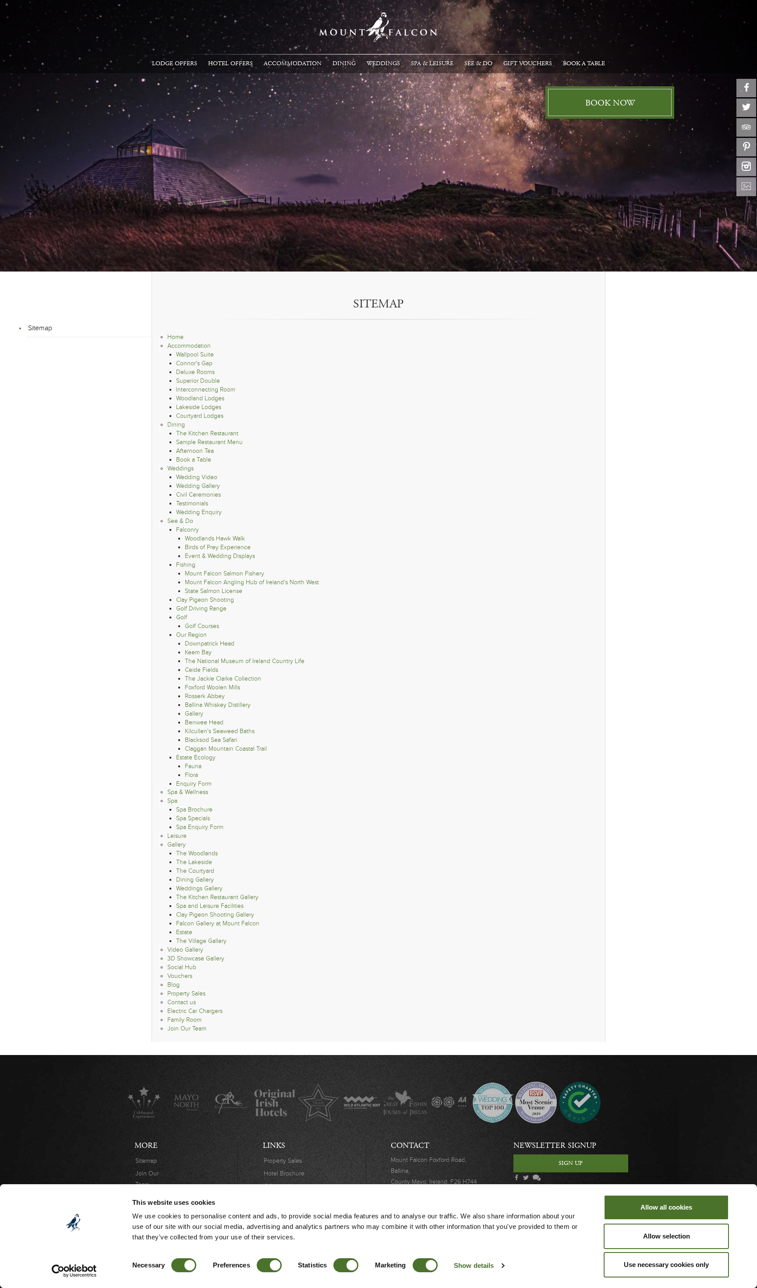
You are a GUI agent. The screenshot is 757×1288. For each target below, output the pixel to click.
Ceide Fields (201, 670)
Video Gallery (185, 949)
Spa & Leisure (432, 63)
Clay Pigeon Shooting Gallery (215, 914)
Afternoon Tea (195, 451)
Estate (184, 932)
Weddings (383, 63)
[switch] (269, 1265)
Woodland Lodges (200, 398)
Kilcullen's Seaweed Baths (220, 731)
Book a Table (193, 459)
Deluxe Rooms (195, 372)
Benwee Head (204, 722)
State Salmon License (213, 591)
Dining (344, 63)
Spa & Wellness (187, 792)
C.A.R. (231, 1102)
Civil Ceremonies (198, 494)
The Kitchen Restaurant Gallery (217, 897)
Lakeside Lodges (198, 407)
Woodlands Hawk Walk (215, 538)
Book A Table (584, 63)
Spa (172, 801)
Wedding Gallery (198, 486)
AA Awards (448, 1102)
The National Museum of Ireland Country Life (244, 661)
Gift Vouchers (527, 63)
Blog (173, 984)
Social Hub (181, 967)
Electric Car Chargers (195, 1011)
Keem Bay (198, 652)
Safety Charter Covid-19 (579, 1102)
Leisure (177, 836)
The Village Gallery (201, 941)
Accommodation (293, 63)
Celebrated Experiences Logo (144, 1102)
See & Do (478, 63)
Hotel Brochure (284, 1173)
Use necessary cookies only (666, 1264)
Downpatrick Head (209, 643)
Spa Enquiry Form (199, 827)
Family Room (184, 1019)
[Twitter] (746, 108)
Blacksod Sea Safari (211, 740)
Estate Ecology (196, 757)
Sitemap (40, 328)
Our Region (191, 635)
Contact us (181, 1002)
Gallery (194, 713)
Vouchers (179, 976)
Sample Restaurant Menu (209, 442)
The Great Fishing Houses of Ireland (405, 1102)
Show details (474, 1265)
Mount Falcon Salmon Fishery (224, 573)
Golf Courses (202, 626)
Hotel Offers (230, 63)
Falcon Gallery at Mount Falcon (217, 923)
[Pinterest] (746, 147)
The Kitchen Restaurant (207, 433)
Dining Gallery (195, 879)
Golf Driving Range (201, 608)
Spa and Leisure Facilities (210, 906)
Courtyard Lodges (199, 416)
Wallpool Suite (195, 354)
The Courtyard (195, 871)
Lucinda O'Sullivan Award (318, 1102)
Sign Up (571, 1163)
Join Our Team (186, 1028)
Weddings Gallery (199, 888)
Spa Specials (193, 818)
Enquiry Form (194, 783)
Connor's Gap (194, 363)
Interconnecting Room (205, 389)
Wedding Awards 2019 (536, 1102)
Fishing (185, 564)
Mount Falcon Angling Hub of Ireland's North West (252, 582)
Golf (181, 617)
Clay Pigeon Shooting (205, 599)
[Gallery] (746, 186)
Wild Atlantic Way (361, 1102)
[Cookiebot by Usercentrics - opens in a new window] (74, 1270)
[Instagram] (746, 167)
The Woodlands (197, 853)
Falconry (187, 529)
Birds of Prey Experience (218, 547)
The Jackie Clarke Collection (223, 678)
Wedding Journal (492, 1102)
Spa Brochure (194, 809)
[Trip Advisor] (746, 127)
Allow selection (666, 1236)
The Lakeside (194, 862)
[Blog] (536, 1178)
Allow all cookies (666, 1207)
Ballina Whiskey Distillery (218, 705)
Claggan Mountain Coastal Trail (226, 748)
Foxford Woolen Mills (212, 687)
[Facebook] (746, 88)
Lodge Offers (174, 63)
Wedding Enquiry (199, 512)
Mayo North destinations (187, 1102)
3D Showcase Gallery (195, 958)
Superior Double (198, 381)
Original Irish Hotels (274, 1102)
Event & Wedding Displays (220, 556)
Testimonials (192, 503)
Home (175, 337)
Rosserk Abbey (205, 696)
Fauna (193, 766)
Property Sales (186, 993)
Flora (191, 775)
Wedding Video (196, 477)
